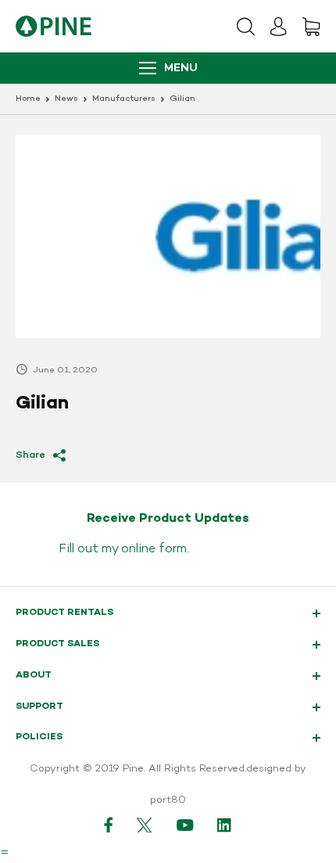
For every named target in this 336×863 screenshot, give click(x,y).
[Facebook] (108, 824)
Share (30, 455)
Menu (181, 68)
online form (154, 549)
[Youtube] (185, 824)
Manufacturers (123, 99)
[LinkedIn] (225, 824)
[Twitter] (145, 824)
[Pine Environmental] (53, 26)
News (66, 99)
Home (28, 99)
